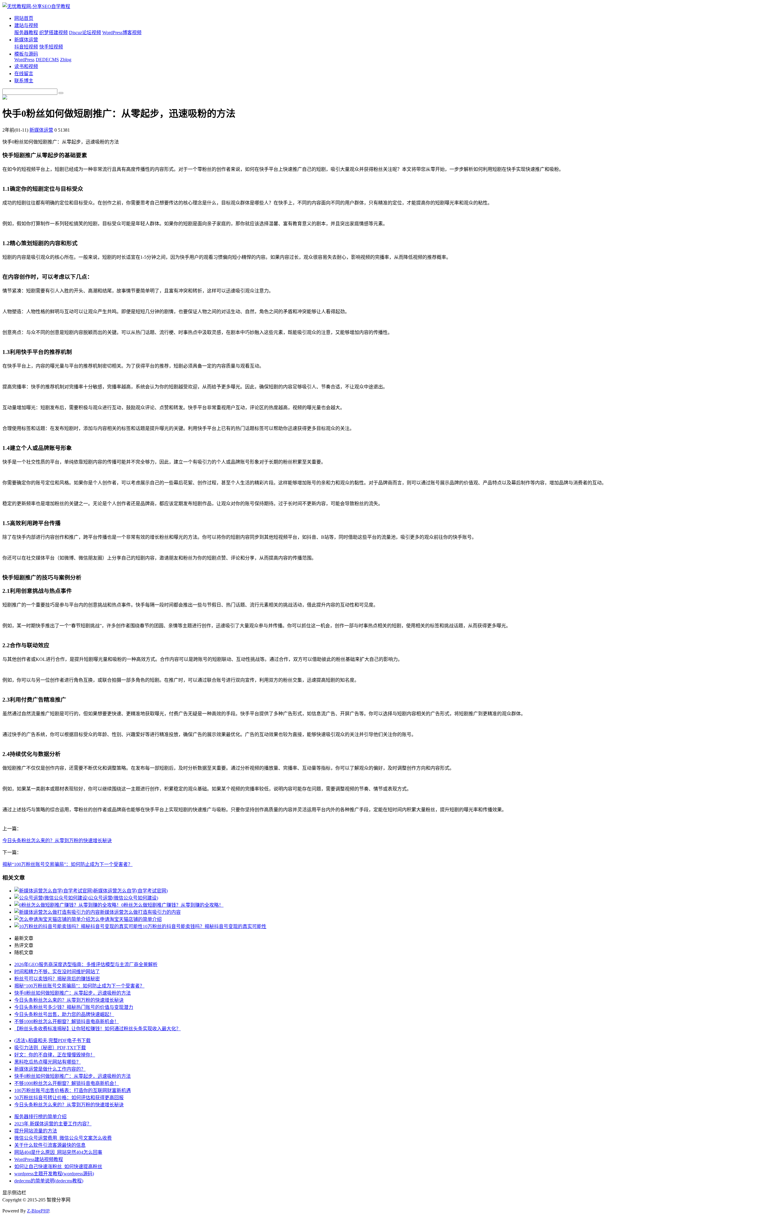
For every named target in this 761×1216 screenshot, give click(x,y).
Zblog (65, 59)
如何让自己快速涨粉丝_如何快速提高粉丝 (58, 1166)
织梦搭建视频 (53, 32)
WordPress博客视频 (121, 32)
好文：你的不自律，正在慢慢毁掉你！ (54, 1054)
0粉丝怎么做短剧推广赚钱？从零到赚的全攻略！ (172, 905)
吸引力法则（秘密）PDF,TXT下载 (50, 1047)
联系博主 (23, 80)
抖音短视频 (26, 46)
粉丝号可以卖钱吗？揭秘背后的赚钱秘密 (57, 978)
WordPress (24, 59)
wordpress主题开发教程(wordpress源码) (54, 1173)
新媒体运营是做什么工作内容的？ (50, 1069)
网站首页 (23, 18)
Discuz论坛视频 (85, 32)
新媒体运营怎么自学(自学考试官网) (130, 890)
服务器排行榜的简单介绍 (40, 1116)
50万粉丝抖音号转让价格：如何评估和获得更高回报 (69, 1097)
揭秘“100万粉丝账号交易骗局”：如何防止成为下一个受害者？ (67, 864)
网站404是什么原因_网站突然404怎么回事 (58, 1152)
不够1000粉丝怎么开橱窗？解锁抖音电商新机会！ (66, 1021)
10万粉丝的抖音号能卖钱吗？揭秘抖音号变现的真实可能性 (204, 926)
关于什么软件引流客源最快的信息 (50, 1145)
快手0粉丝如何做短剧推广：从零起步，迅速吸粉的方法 (72, 993)
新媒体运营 (26, 39)
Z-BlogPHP (38, 1210)
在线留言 (23, 73)
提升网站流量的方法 (35, 1130)
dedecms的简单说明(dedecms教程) (48, 1180)
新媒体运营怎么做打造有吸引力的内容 (140, 912)
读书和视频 (26, 66)
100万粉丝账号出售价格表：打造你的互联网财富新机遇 (72, 1090)
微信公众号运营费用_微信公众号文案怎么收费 (63, 1138)
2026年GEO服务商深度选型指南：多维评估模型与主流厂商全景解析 (86, 964)
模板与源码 (26, 53)
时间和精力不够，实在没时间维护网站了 (57, 971)
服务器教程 (26, 32)
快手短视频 (51, 46)
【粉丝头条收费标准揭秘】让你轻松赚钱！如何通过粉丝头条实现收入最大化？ (97, 1028)
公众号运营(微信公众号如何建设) (123, 897)
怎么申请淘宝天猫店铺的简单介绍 (126, 919)
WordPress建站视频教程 (38, 1159)
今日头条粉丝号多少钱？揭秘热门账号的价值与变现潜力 (73, 1007)
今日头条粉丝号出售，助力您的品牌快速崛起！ (64, 1014)
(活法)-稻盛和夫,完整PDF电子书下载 (52, 1040)
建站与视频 (26, 25)
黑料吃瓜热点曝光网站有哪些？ (47, 1061)
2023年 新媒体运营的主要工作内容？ (53, 1123)
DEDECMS (47, 59)
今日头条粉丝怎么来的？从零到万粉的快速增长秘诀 (57, 840)
